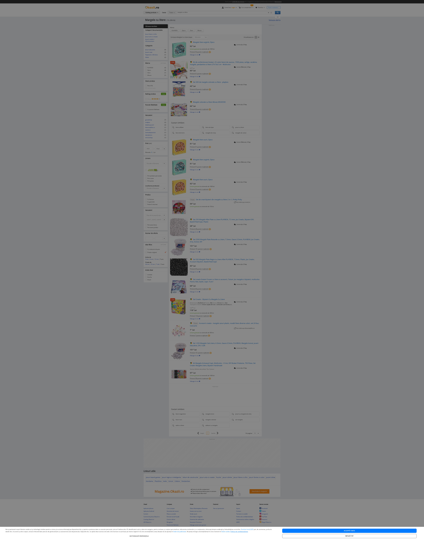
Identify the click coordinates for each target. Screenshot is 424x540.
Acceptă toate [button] (349, 531)
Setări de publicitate (179, 532)
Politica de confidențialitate (239, 532)
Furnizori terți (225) (247, 529)
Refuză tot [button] (349, 536)
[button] (139, 535)
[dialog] (212, 533)
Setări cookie (225, 532)
